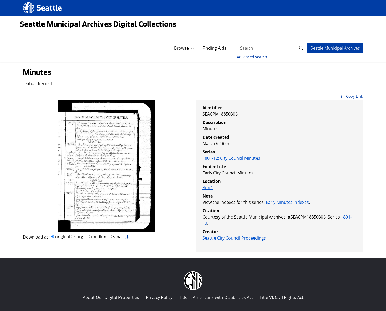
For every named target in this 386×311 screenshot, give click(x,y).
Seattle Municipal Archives (335, 48)
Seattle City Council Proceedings (234, 238)
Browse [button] (181, 48)
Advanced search (252, 56)
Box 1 (207, 187)
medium (99, 237)
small (118, 237)
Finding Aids (214, 48)
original (62, 237)
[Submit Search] (301, 48)
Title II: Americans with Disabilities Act (216, 297)
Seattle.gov (34, 3)
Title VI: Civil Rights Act (282, 297)
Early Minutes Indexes (287, 202)
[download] (129, 237)
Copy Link (354, 96)
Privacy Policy (159, 297)
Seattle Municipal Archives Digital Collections (98, 25)
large (80, 237)
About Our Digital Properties (111, 297)
